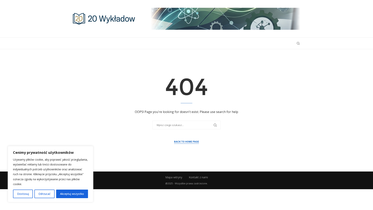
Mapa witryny (173, 177)
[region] (50, 174)
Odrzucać (44, 194)
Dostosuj (23, 194)
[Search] (298, 43)
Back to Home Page (186, 141)
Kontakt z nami (198, 177)
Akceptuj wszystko (72, 194)
